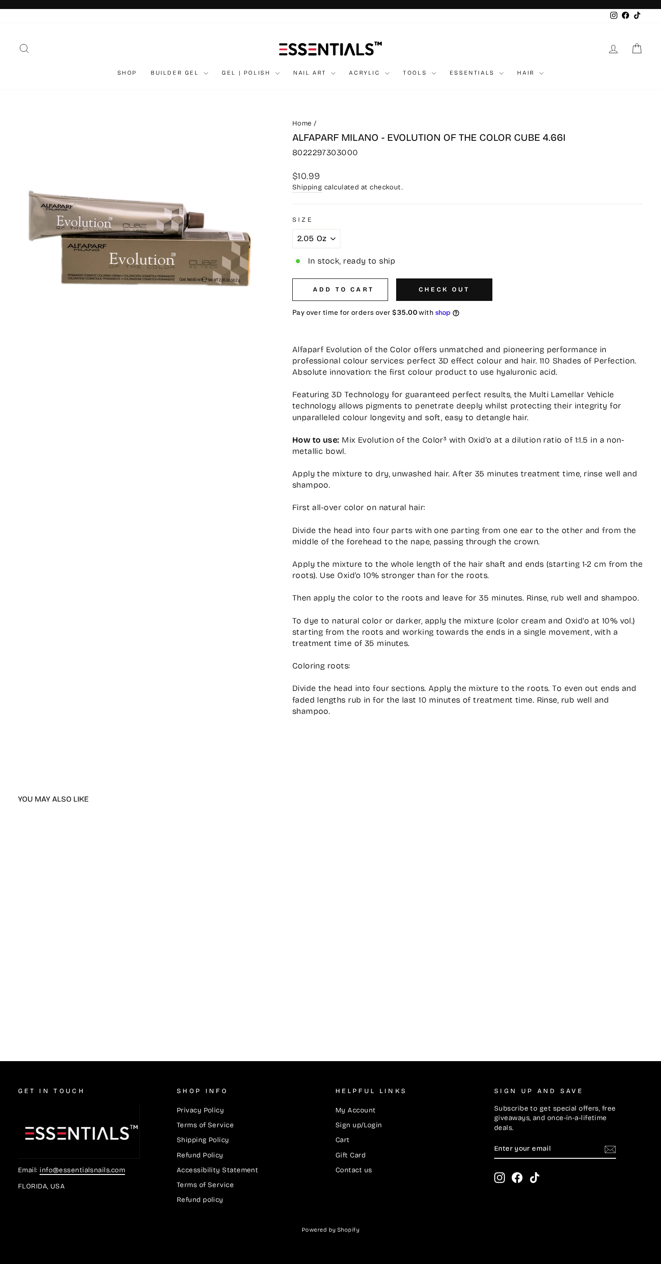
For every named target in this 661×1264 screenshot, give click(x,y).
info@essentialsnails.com (82, 1170)
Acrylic (366, 72)
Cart (342, 1140)
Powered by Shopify (330, 1229)
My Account (355, 1110)
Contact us (353, 1170)
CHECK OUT (444, 289)
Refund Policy (200, 1155)
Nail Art (311, 72)
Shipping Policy (203, 1140)
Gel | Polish (247, 72)
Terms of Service (205, 1125)
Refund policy (200, 1200)
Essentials (473, 72)
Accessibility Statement (217, 1170)
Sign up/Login (358, 1125)
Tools (416, 72)
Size (302, 220)
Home (302, 123)
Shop (127, 72)
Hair (527, 72)
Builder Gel (176, 72)
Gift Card (350, 1155)
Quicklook (92, 963)
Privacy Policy (200, 1110)
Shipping (307, 187)
